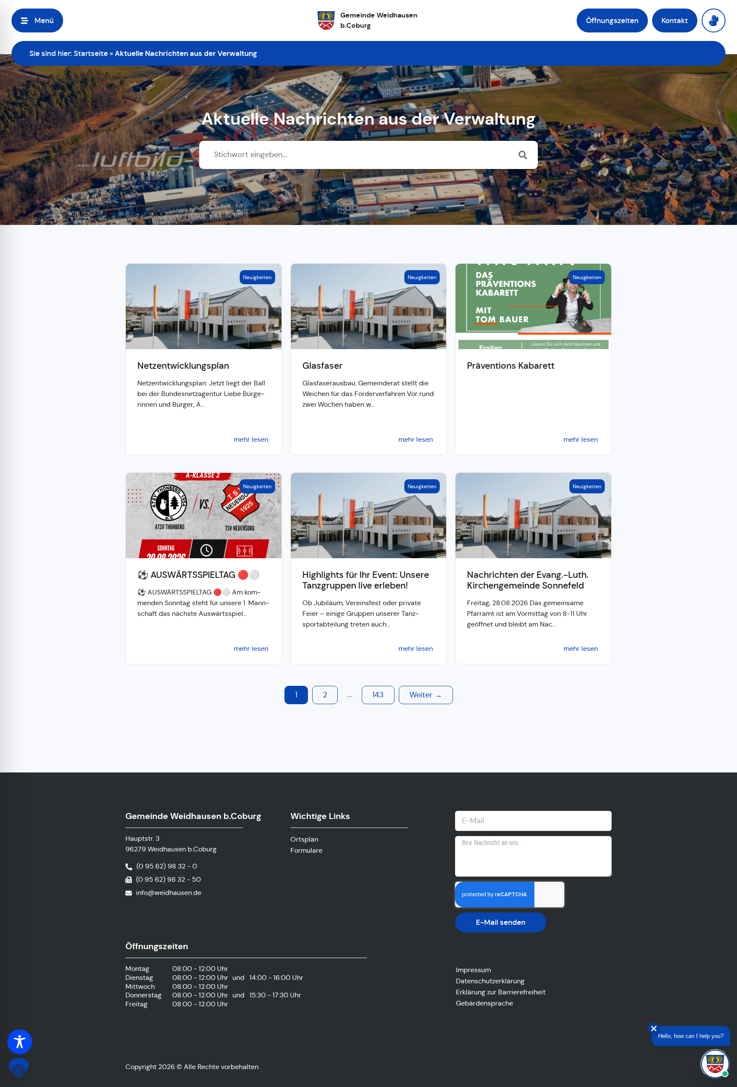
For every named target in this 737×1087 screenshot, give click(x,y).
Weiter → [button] (425, 694)
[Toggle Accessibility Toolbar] (19, 1042)
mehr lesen (251, 439)
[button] (37, 20)
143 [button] (378, 694)
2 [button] (325, 694)
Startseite (91, 53)
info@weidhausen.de (168, 893)
